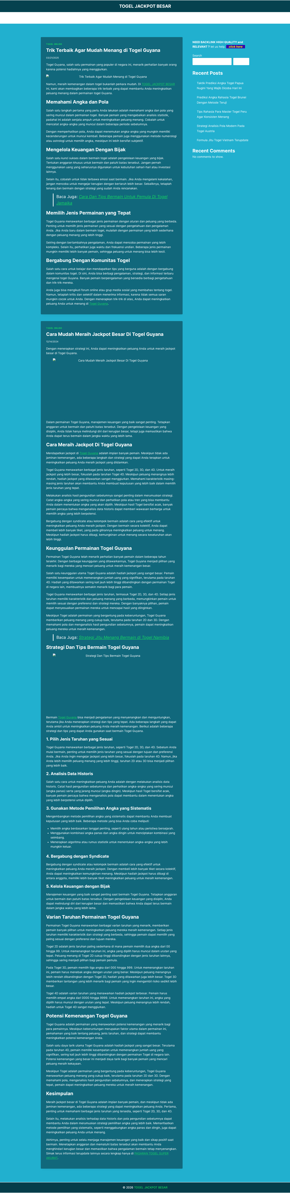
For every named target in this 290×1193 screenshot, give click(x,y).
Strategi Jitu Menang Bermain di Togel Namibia (124, 637)
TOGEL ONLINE (54, 44)
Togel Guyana (98, 303)
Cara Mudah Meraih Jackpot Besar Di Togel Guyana (104, 334)
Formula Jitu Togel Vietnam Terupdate (222, 140)
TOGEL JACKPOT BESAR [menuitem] (158, 84)
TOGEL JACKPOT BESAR (150, 1187)
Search (197, 55)
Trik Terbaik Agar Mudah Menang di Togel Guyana (103, 50)
